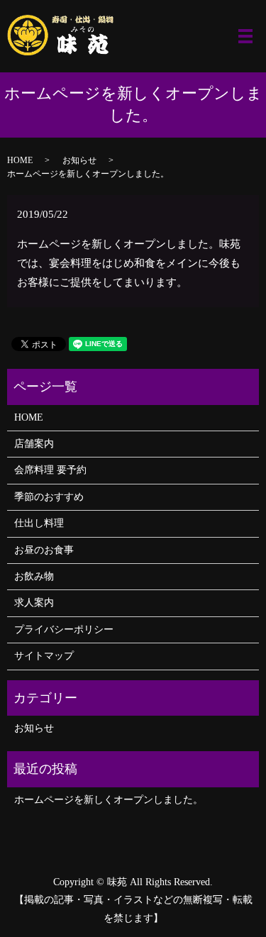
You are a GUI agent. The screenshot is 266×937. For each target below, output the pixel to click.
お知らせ (79, 160)
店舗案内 (34, 443)
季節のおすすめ (49, 497)
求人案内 (34, 602)
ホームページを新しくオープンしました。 (108, 799)
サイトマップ (44, 655)
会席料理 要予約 (50, 470)
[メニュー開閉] (245, 36)
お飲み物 (34, 576)
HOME (20, 160)
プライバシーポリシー (63, 629)
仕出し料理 (39, 523)
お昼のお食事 (44, 550)
